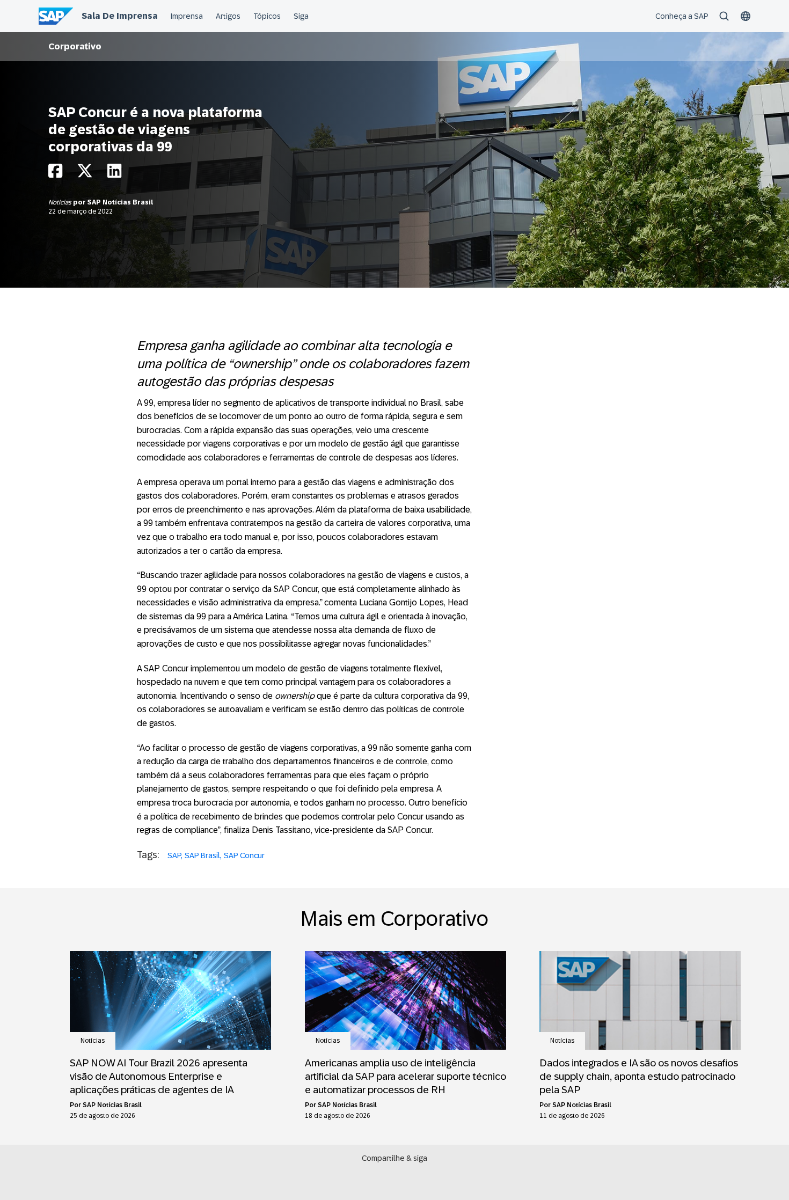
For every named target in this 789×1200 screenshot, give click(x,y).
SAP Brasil (202, 855)
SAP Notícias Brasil (120, 202)
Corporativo (74, 46)
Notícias (60, 202)
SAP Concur (244, 855)
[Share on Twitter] (85, 173)
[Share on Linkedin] (114, 173)
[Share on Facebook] (55, 173)
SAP (174, 855)
